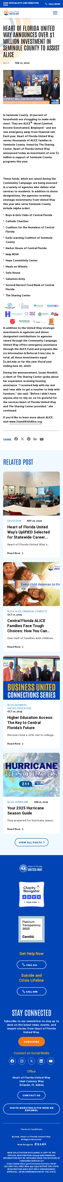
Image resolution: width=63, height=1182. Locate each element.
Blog (6, 63)
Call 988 (31, 991)
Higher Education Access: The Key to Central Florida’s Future (30, 722)
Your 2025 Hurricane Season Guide (25, 810)
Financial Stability (35, 611)
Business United (16, 706)
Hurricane (21, 802)
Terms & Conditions (31, 1129)
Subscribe (31, 1041)
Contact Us (31, 1095)
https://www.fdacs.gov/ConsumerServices (28, 1163)
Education (14, 520)
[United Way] (12, 13)
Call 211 (31, 964)
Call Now (54, 4)
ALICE (18, 611)
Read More (14, 553)
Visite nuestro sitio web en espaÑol (32, 1109)
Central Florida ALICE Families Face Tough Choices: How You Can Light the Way (27, 626)
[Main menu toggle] (55, 13)
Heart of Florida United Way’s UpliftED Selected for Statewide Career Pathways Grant (28, 532)
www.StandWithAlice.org (25, 421)
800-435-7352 (31, 1166)
